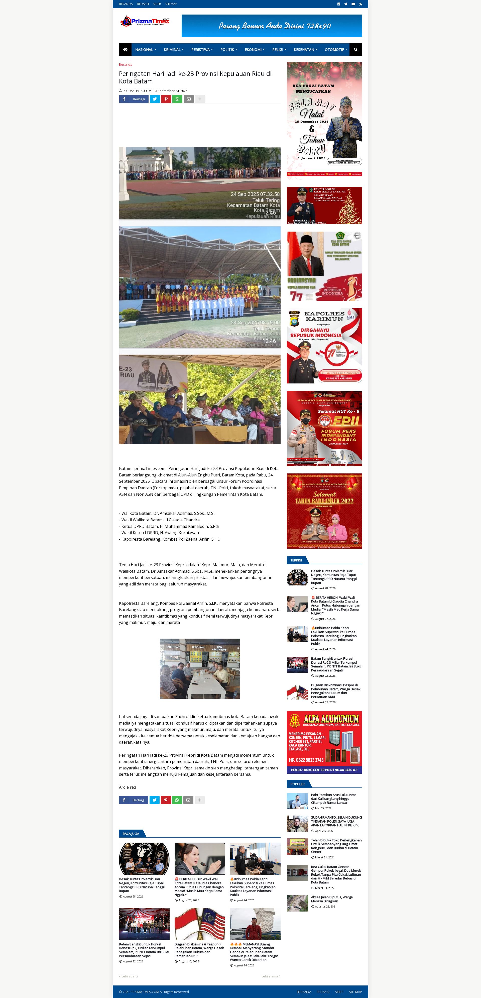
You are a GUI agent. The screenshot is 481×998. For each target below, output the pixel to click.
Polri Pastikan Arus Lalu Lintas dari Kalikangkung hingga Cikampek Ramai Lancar (333, 799)
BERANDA (126, 4)
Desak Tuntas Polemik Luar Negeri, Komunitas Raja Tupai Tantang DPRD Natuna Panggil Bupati (142, 885)
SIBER (157, 4)
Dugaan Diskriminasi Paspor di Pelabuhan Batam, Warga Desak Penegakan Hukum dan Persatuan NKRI (199, 950)
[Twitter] (155, 99)
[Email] (189, 99)
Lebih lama (270, 976)
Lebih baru (130, 976)
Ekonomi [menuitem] (253, 49)
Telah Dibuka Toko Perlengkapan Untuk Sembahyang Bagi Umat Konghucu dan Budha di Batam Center (336, 846)
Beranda (125, 64)
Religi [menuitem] (277, 49)
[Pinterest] (166, 99)
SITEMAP (171, 4)
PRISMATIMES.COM (145, 991)
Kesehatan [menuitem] (304, 49)
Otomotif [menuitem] (334, 49)
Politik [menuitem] (227, 49)
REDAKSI (143, 4)
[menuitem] (125, 49)
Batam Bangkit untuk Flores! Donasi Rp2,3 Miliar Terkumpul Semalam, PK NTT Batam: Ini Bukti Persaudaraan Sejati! (144, 950)
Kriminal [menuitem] (172, 49)
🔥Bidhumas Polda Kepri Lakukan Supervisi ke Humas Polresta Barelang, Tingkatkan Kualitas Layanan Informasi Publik (253, 887)
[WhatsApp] (177, 99)
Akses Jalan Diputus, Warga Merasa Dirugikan (332, 899)
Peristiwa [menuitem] (200, 49)
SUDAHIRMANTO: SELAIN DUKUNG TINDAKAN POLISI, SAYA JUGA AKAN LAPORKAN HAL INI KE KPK (336, 821)
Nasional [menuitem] (144, 49)
